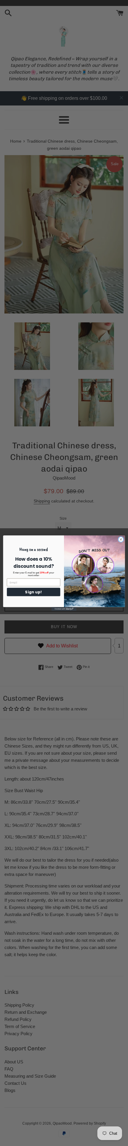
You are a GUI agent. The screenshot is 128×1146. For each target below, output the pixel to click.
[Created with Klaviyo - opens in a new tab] (64, 609)
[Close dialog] (121, 539)
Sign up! (33, 591)
